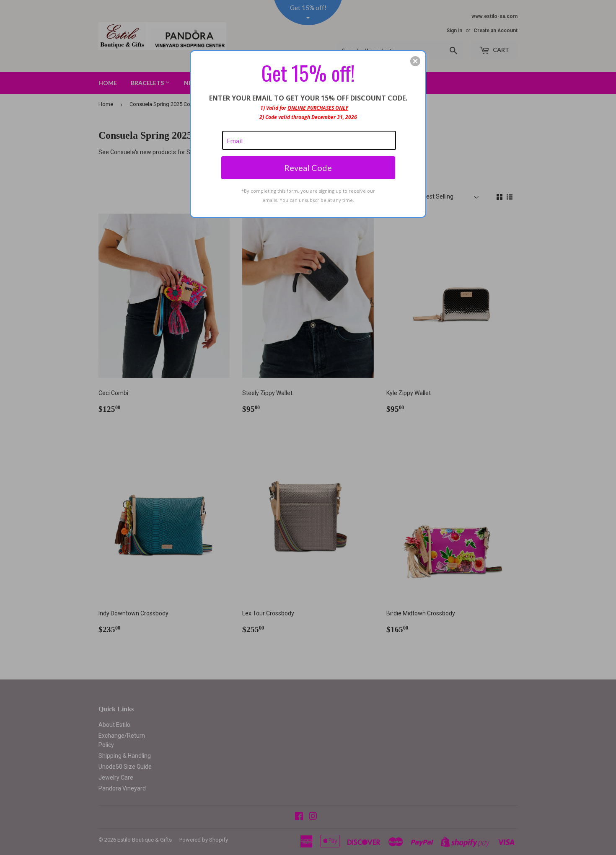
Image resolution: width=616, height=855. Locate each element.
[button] (415, 61)
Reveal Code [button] (308, 168)
